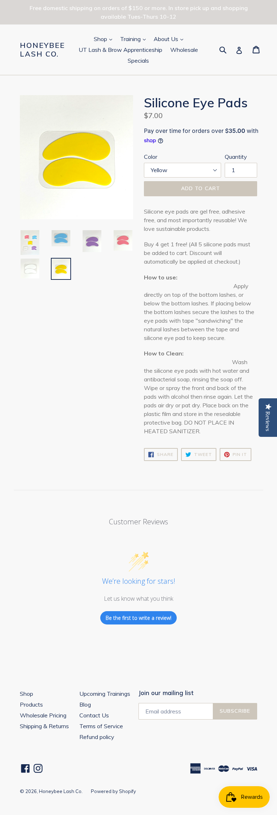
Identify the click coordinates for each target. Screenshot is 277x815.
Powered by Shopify (113, 791)
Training (134, 38)
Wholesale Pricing (43, 715)
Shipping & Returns (44, 726)
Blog (85, 704)
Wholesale (184, 49)
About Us (170, 38)
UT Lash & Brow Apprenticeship (120, 49)
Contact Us (94, 715)
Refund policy (96, 736)
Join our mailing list (165, 693)
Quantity (236, 156)
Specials (138, 60)
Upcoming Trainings (104, 693)
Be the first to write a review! (138, 617)
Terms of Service (101, 726)
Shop (104, 38)
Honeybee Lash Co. (42, 49)
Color (150, 156)
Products (31, 704)
